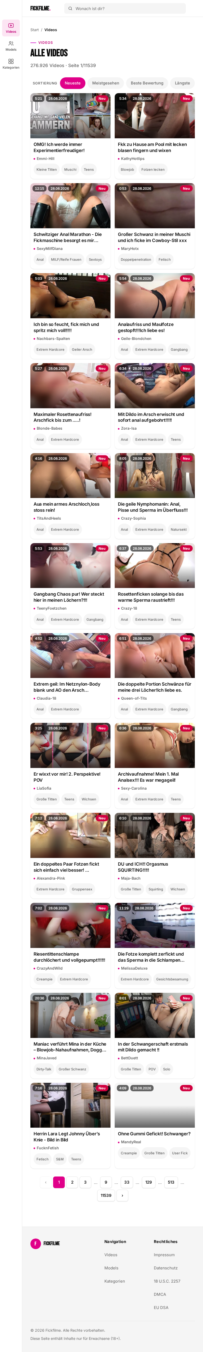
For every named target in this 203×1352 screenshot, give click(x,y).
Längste (182, 83)
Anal (40, 259)
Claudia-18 (46, 698)
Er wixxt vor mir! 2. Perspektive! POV (67, 777)
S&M (60, 1159)
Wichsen (89, 799)
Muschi (70, 169)
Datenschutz (166, 1267)
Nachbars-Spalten (53, 338)
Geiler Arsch (82, 349)
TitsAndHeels (49, 518)
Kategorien (11, 67)
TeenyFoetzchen (52, 608)
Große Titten (46, 799)
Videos (11, 32)
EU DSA (161, 1307)
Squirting (156, 889)
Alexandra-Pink (51, 878)
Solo (166, 1069)
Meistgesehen (105, 83)
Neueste (73, 83)
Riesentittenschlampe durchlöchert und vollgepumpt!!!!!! (69, 957)
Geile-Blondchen (136, 338)
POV (152, 1069)
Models (11, 49)
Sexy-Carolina (134, 788)
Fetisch (165, 259)
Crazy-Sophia (133, 518)
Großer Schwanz (72, 1069)
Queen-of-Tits (134, 698)
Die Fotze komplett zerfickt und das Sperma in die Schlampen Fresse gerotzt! (151, 957)
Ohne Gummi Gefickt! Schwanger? (154, 1133)
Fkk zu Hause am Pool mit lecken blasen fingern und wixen (152, 147)
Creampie (44, 979)
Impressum (164, 1254)
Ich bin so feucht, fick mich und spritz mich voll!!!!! (66, 327)
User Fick (180, 1153)
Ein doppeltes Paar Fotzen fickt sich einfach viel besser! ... (66, 867)
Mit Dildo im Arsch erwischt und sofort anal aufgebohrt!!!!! (151, 417)
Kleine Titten (46, 169)
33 (127, 1182)
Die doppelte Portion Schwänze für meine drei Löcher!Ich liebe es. (154, 687)
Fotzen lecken (153, 169)
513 (171, 1182)
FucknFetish (48, 1148)
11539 (106, 1195)
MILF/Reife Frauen (66, 259)
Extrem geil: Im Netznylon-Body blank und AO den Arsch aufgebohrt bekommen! (67, 687)
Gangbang (179, 349)
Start (34, 29)
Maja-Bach (131, 878)
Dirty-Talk (43, 1069)
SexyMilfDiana (50, 248)
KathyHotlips (133, 158)
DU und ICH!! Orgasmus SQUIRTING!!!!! (143, 867)
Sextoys (95, 259)
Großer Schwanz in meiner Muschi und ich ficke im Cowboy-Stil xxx (154, 237)
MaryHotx (130, 248)
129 (148, 1182)
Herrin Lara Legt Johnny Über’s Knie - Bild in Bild (67, 1136)
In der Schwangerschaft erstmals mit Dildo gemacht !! (153, 1047)
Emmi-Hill (45, 158)
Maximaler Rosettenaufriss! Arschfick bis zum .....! (62, 417)
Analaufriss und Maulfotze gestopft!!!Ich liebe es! (146, 327)
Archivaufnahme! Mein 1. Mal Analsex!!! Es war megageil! (148, 777)
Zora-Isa (129, 428)
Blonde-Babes (49, 428)
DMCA (160, 1294)
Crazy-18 (129, 608)
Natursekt (179, 529)
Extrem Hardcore (50, 349)
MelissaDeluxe (134, 968)
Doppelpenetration (136, 259)
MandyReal (131, 1142)
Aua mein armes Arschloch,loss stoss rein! (66, 507)
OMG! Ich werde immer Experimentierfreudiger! (59, 147)
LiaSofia (44, 788)
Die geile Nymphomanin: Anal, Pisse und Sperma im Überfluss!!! (153, 507)
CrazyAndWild (50, 968)
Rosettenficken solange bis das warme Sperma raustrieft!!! (151, 597)
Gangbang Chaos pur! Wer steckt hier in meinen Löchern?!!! (69, 597)
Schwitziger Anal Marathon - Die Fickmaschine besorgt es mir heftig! (68, 238)
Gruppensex (82, 889)
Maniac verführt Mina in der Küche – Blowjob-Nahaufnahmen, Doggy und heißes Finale (70, 1047)
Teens (89, 169)
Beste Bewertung (147, 83)
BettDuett (129, 1058)
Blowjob (127, 169)
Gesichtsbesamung (172, 979)
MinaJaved (47, 1058)
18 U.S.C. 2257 (167, 1281)
